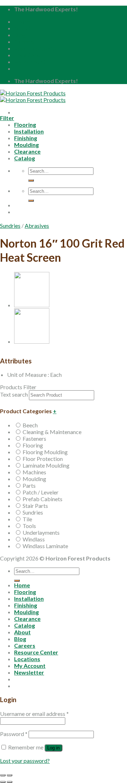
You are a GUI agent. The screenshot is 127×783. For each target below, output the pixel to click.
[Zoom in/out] (9, 775)
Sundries (10, 225)
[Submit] (17, 581)
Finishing (25, 605)
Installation (29, 598)
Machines (34, 472)
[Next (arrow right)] (9, 782)
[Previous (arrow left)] (3, 782)
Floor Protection (43, 458)
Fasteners (34, 438)
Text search (14, 394)
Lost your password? (25, 760)
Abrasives (37, 225)
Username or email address (34, 713)
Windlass (34, 539)
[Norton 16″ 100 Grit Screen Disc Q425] (31, 305)
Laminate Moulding (46, 465)
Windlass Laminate (45, 545)
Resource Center (36, 48)
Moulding (34, 478)
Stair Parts (35, 505)
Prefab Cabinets (42, 499)
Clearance (27, 618)
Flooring (33, 445)
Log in (53, 748)
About (22, 28)
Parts (29, 485)
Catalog (24, 625)
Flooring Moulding (45, 452)
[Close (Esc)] (3, 775)
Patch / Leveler (41, 492)
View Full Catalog (62, 220)
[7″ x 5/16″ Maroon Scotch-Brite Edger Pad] (31, 341)
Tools (29, 525)
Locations (27, 55)
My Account (30, 61)
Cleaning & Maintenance (52, 431)
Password (14, 733)
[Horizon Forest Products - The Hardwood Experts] (33, 96)
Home (22, 21)
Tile (27, 519)
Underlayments (41, 532)
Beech (30, 425)
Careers (24, 41)
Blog (20, 34)
